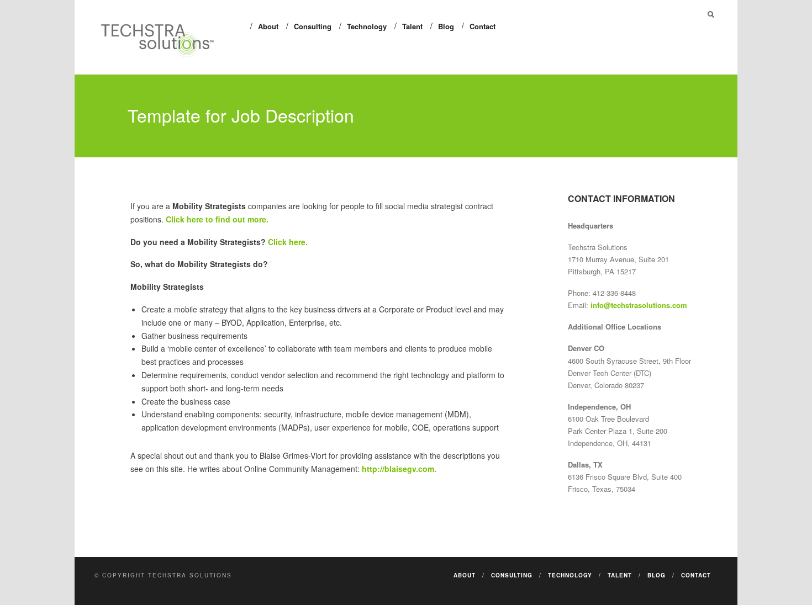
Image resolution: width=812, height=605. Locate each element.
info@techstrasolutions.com (638, 305)
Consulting (312, 26)
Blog (446, 26)
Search (711, 14)
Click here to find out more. (217, 219)
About (268, 26)
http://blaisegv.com (398, 468)
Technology (367, 26)
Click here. (288, 241)
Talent (412, 26)
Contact (482, 26)
